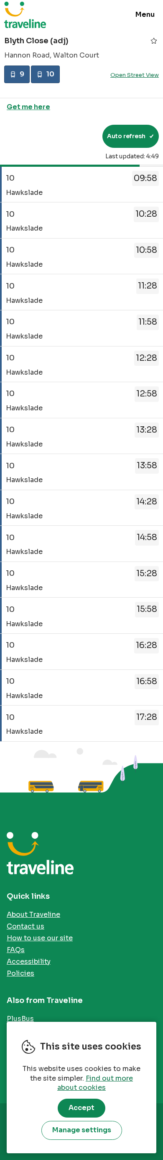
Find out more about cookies (95, 1083)
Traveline (25, 14)
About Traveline (33, 914)
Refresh (81, 136)
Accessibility (29, 961)
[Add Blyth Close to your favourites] (154, 41)
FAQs (16, 949)
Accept (81, 1107)
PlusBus (20, 1018)
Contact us (25, 926)
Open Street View (134, 75)
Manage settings (81, 1130)
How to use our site (40, 938)
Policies (20, 973)
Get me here (28, 106)
